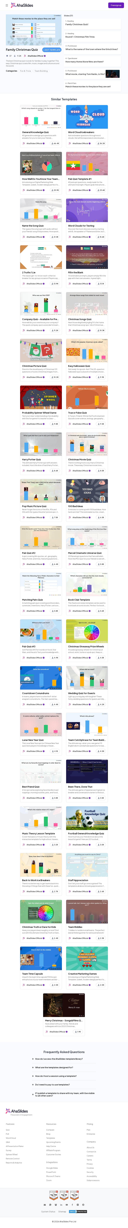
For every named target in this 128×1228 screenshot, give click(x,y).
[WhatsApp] (50, 1205)
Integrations (52, 1162)
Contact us (91, 1151)
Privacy (90, 1164)
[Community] (56, 1205)
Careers (90, 1156)
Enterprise (91, 1134)
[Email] (45, 1205)
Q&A (8, 1142)
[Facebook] (72, 1205)
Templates (50, 1138)
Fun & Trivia (25, 71)
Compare (50, 1130)
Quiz (8, 1130)
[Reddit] (83, 1205)
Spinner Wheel (12, 1154)
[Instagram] (78, 1205)
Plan (88, 1130)
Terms (89, 1160)
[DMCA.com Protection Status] (78, 1211)
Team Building (41, 71)
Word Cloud (11, 1138)
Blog (48, 1134)
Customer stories (53, 1154)
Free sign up (116, 5)
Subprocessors (93, 1180)
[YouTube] (67, 1205)
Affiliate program (53, 1150)
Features (10, 1124)
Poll (7, 1134)
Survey (9, 1150)
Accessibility (92, 1176)
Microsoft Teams (53, 1176)
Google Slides (52, 1168)
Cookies (90, 1168)
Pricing (90, 1124)
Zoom (49, 1180)
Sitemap (62, 1211)
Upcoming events (53, 1142)
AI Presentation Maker (15, 1146)
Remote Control (13, 1158)
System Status (48, 1211)
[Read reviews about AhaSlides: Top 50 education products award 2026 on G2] (64, 1195)
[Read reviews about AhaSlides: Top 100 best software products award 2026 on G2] (54, 1195)
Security (90, 1172)
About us (90, 1147)
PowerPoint (51, 1172)
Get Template (53, 50)
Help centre (51, 1146)
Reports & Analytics (14, 1162)
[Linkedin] (61, 1205)
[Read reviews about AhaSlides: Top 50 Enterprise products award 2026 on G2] (74, 1195)
